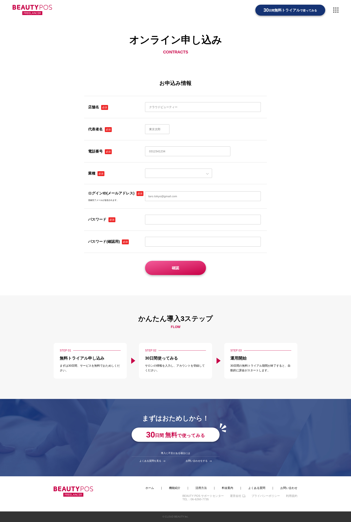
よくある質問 (256, 488)
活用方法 (201, 488)
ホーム (149, 488)
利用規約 (291, 495)
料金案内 (227, 488)
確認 (175, 268)
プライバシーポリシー (265, 495)
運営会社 (235, 495)
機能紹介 (174, 488)
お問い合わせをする (197, 460)
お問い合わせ (288, 488)
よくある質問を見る (150, 460)
